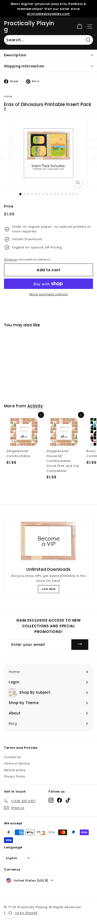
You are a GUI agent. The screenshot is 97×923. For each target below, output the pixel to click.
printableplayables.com (48, 14)
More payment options (48, 294)
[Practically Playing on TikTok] (67, 800)
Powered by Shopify (21, 913)
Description (15, 55)
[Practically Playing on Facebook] (59, 800)
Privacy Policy (14, 776)
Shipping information (24, 66)
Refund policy (14, 770)
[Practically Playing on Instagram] (50, 800)
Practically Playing (29, 26)
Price (8, 206)
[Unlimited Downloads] (48, 541)
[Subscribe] (79, 644)
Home (8, 96)
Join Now (48, 589)
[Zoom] (78, 182)
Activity (35, 406)
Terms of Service (17, 763)
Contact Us (12, 757)
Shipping (10, 259)
